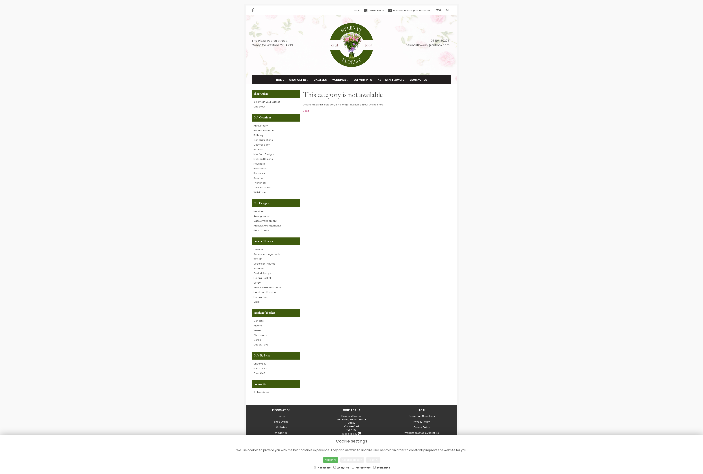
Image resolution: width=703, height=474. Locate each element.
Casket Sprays (262, 273)
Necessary (324, 467)
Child (257, 302)
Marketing (383, 467)
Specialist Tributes (264, 263)
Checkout (259, 106)
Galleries (320, 80)
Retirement (260, 168)
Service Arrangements (267, 254)
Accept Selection (352, 460)
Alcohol (258, 325)
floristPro (434, 433)
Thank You (260, 183)
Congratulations (263, 140)
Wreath (258, 259)
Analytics (343, 467)
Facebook (263, 392)
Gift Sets (258, 149)
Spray (257, 283)
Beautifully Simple (264, 130)
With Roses (260, 192)
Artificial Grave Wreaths (267, 287)
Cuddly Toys (261, 344)
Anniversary (261, 125)
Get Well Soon (262, 144)
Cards (257, 340)
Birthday (258, 135)
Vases (257, 330)
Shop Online (297, 80)
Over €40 (259, 373)
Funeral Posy (261, 297)
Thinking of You (262, 187)
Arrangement (262, 216)
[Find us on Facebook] (254, 10)
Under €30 (260, 363)
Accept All (330, 460)
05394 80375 (350, 434)
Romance (259, 173)
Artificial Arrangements (267, 225)
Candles (259, 321)
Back (306, 111)
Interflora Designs (264, 154)
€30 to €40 (260, 368)
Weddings (339, 80)
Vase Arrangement (265, 221)
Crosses (258, 249)
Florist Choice (261, 230)
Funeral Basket (262, 278)
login (357, 10)
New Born (259, 164)
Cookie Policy (422, 427)
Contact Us (418, 80)
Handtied (259, 211)
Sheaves (259, 268)
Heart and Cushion (265, 292)
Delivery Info (363, 80)
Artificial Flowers (391, 80)
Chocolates (260, 335)
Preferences (363, 467)
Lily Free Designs (263, 159)
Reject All (373, 460)
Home (280, 80)
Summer (259, 178)
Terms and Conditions (422, 416)
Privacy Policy (422, 421)
